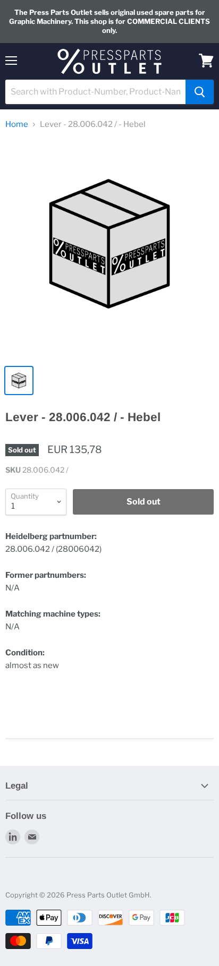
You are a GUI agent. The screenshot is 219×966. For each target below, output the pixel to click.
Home (16, 124)
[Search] (200, 92)
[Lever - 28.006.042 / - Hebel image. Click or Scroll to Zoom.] (109, 249)
